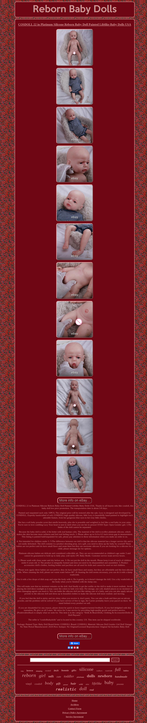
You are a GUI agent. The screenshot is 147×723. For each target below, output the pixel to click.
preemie (120, 684)
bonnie (65, 670)
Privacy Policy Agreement (74, 712)
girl (42, 675)
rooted (48, 670)
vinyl (29, 683)
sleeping (39, 671)
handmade (121, 676)
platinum (80, 677)
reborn (29, 675)
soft (51, 676)
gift (58, 683)
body (49, 683)
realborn (99, 671)
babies (126, 671)
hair (73, 683)
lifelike (97, 683)
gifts (74, 670)
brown (30, 670)
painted (65, 684)
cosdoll (38, 684)
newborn (105, 676)
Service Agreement (75, 717)
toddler (69, 676)
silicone (86, 669)
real (92, 689)
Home (75, 700)
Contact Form (74, 708)
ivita (22, 671)
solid (81, 684)
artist (87, 684)
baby (109, 682)
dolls (91, 676)
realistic (66, 689)
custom (108, 671)
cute (59, 676)
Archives (74, 704)
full (118, 669)
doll (83, 688)
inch (56, 670)
